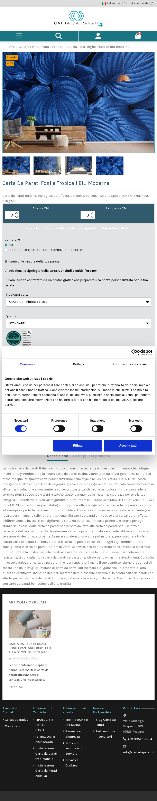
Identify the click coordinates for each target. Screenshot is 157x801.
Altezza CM (41, 208)
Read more (15, 687)
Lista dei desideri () (141, 3)
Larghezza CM (116, 208)
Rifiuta (77, 445)
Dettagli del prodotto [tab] (91, 456)
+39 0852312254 (139, 739)
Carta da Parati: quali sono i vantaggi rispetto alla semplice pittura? (30, 648)
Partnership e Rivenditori (105, 733)
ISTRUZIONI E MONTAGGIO (45, 739)
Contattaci (12, 726)
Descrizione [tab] (57, 456)
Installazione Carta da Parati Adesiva (46, 770)
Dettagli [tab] (78, 364)
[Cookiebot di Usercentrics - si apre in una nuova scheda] (134, 352)
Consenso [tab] (27, 364)
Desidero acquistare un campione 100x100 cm (46, 250)
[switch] (59, 428)
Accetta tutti (128, 445)
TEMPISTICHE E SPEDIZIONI (76, 722)
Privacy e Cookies (71, 762)
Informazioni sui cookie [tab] (130, 364)
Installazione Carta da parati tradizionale (46, 753)
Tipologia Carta (17, 294)
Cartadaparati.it (16, 720)
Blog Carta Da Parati (105, 722)
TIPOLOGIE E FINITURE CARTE (44, 725)
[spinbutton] (12, 215)
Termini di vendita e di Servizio (74, 748)
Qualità (11, 316)
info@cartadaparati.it (139, 752)
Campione (12, 239)
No (10, 245)
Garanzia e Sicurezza (73, 733)
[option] (30, 653)
